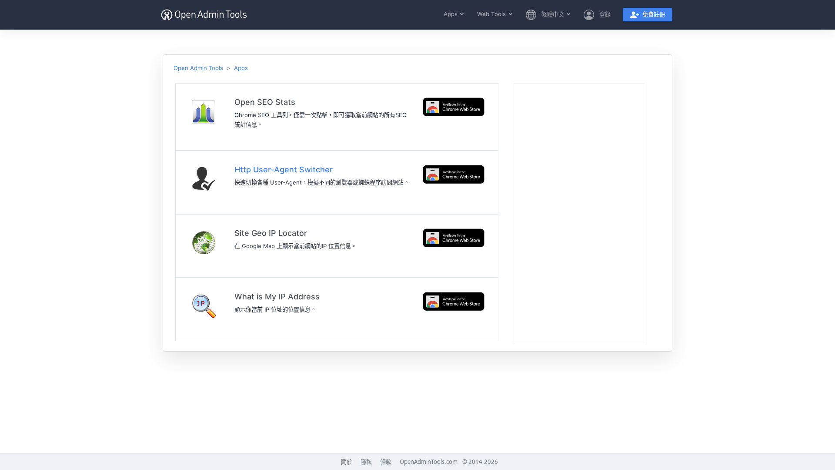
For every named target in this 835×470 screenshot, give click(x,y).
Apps (241, 67)
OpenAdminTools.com (429, 462)
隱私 (366, 462)
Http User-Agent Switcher (283, 169)
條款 (385, 462)
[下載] (453, 106)
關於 (346, 462)
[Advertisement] (579, 214)
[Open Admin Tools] (204, 15)
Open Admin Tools (198, 67)
